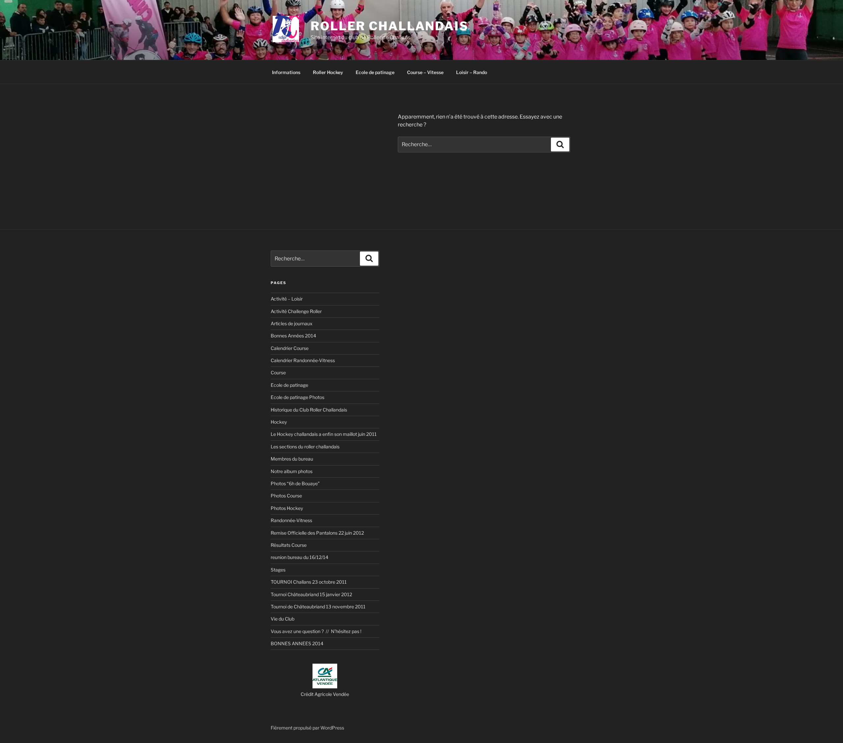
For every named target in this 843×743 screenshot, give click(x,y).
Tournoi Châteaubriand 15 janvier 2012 (311, 594)
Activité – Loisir (287, 299)
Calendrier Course (290, 348)
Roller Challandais (390, 26)
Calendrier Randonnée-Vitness (303, 360)
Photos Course (286, 495)
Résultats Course (289, 545)
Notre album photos (292, 471)
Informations (286, 72)
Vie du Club (282, 619)
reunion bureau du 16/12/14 (299, 557)
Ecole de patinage (375, 72)
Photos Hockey (287, 508)
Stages (278, 569)
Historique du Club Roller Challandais (309, 409)
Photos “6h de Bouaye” (295, 483)
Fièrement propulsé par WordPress (307, 727)
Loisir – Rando (471, 72)
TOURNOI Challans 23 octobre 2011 (309, 582)
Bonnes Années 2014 (293, 335)
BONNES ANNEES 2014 (297, 643)
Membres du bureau (292, 459)
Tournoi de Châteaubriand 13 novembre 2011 (318, 606)
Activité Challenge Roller (296, 311)
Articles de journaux (292, 323)
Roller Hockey (328, 72)
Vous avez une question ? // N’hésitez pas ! (316, 631)
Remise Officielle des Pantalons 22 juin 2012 (317, 533)
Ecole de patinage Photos (297, 397)
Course (278, 372)
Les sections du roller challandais (305, 446)
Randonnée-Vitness (291, 520)
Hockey (279, 422)
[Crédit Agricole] (325, 686)
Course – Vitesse (425, 72)
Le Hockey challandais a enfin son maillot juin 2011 (324, 434)
